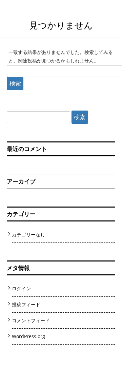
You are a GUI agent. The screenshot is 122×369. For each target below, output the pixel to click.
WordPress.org (28, 336)
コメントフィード (31, 320)
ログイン (21, 288)
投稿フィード (26, 304)
